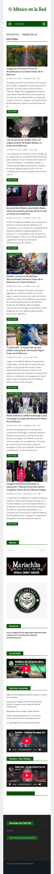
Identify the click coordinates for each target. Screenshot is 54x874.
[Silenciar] (40, 749)
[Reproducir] (10, 749)
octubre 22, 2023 (29, 286)
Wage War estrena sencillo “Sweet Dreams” (23, 711)
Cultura (11, 462)
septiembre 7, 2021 (30, 494)
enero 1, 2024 (28, 150)
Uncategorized (13, 186)
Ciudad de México (14, 47)
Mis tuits (10, 830)
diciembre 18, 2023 (29, 218)
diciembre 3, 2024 (29, 78)
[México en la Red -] (27, 8)
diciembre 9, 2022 (29, 425)
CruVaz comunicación (24, 863)
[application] (27, 741)
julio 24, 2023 (28, 357)
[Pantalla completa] (44, 745)
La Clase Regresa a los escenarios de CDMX (23, 722)
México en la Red (15, 78)
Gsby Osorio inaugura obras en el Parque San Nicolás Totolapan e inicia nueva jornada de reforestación (24, 704)
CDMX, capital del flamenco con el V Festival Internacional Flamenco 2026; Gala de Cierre (23, 717)
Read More (12, 111)
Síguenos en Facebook (20, 793)
